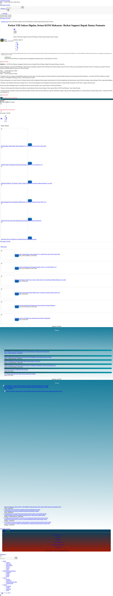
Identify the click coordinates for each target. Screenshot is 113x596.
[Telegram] (17, 46)
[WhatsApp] (17, 50)
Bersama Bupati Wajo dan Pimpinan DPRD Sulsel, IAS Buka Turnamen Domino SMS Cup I (23, 202)
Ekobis (8, 575)
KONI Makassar (5, 97)
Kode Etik (58, 537)
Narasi (7, 568)
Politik (7, 573)
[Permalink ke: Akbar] (2, 41)
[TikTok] (10, 530)
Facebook (8, 586)
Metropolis (8, 564)
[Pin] (17, 48)
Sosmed (5, 584)
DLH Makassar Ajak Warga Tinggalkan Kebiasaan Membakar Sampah (21, 511)
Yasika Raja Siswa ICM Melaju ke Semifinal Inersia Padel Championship (18, 239)
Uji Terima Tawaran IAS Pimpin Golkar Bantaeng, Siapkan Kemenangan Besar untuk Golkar (27, 523)
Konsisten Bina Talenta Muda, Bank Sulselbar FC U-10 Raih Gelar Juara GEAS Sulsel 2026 (23, 146)
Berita (4, 561)
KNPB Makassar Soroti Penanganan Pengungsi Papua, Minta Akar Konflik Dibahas (24, 515)
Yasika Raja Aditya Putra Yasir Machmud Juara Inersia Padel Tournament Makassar (21, 220)
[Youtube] (7, 530)
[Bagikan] (15, 32)
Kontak (8, 579)
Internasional (9, 565)
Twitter (8, 587)
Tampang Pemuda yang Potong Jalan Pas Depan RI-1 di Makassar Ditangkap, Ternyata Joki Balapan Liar (30, 365)
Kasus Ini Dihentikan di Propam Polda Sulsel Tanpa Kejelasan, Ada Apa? (22, 361)
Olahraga (2, 100)
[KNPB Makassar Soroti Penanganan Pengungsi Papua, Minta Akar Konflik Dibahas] (25, 513)
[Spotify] (8, 530)
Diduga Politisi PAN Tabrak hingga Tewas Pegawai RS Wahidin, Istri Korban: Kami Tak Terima (27, 357)
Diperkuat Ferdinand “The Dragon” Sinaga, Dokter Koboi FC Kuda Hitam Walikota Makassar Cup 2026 (26, 183)
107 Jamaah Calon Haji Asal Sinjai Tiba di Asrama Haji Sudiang (20, 373)
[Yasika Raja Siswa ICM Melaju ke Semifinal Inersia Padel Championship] (14, 238)
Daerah (8, 562)
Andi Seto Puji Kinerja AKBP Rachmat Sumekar (16, 369)
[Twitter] (17, 44)
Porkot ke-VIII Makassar (12, 97)
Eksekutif (8, 572)
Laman (4, 578)
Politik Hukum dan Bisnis (9, 571)
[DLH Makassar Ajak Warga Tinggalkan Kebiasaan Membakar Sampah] (22, 509)
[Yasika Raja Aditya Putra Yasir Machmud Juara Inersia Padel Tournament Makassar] (14, 219)
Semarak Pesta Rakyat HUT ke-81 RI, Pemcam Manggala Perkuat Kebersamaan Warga (25, 519)
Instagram (8, 589)
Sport (30, 144)
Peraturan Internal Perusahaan (58, 544)
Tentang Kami (58, 547)
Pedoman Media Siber (58, 542)
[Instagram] (6, 530)
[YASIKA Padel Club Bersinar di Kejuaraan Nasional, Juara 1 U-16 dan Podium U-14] (14, 163)
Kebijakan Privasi (58, 534)
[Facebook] (5, 116)
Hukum (8, 566)
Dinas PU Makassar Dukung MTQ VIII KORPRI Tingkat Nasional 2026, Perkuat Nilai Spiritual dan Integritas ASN (32, 507)
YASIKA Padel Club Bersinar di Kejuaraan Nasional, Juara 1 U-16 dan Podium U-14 (22, 164)
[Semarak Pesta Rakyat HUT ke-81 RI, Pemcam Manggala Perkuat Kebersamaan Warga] (26, 518)
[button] (22, 7)
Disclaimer (58, 539)
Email (7, 590)
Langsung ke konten (5, 0)
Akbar (5, 39)
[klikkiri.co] (3, 8)
